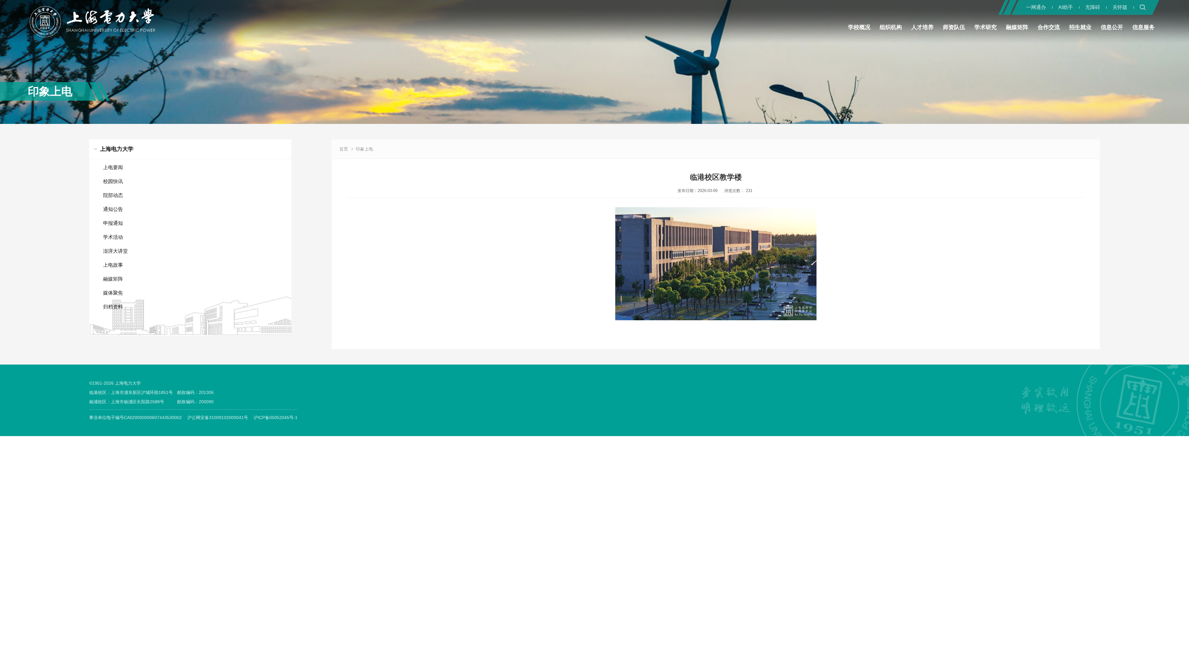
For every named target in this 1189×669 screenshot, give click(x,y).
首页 (343, 148)
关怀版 (1120, 7)
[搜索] (1143, 7)
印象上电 (364, 148)
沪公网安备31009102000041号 (217, 417)
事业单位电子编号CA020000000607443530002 (135, 417)
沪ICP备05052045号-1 (276, 417)
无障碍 (1092, 7)
